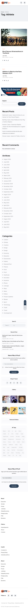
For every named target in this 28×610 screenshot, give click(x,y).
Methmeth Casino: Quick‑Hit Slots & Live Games (12, 336)
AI (12, 431)
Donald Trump (5, 436)
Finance (6, 267)
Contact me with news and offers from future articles (15, 368)
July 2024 (6, 197)
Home (2, 12)
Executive (3, 501)
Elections (3, 518)
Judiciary (3, 508)
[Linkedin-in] (15, 595)
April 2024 (6, 205)
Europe (4, 442)
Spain (4, 452)
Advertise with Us (5, 555)
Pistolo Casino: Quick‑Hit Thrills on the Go (13, 136)
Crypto (22, 433)
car (8, 433)
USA (20, 455)
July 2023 (6, 221)
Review (6, 299)
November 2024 (8, 186)
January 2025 (7, 181)
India (21, 444)
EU (23, 439)
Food (5, 269)
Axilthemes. (17, 606)
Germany (5, 444)
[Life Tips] (6, 2)
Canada (4, 433)
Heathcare (6, 275)
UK (13, 455)
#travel (4, 431)
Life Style (20, 447)
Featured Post (8, 264)
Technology (7, 305)
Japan (8, 447)
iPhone (5, 283)
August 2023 (7, 219)
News (5, 291)
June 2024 (7, 200)
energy (23, 436)
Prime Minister (20, 450)
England (4, 439)
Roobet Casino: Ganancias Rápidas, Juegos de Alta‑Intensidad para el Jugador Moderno (13, 126)
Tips (23, 452)
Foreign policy (4, 513)
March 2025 (7, 175)
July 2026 (6, 162)
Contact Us (4, 550)
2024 (9, 431)
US (16, 455)
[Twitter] (12, 595)
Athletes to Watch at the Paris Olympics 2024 (12, 72)
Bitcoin (20, 431)
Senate (3, 504)
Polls (2, 516)
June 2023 (7, 224)
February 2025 (8, 178)
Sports (12, 452)
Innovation (6, 277)
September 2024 (8, 192)
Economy (6, 253)
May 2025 (6, 173)
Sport (5, 302)
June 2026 (7, 164)
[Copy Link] (8, 60)
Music (5, 288)
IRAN (4, 447)
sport (8, 452)
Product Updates (8, 296)
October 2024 (8, 189)
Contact (3, 532)
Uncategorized (8, 313)
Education (6, 256)
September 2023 (8, 216)
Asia (15, 431)
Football (18, 442)
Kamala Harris (14, 447)
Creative (6, 245)
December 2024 (8, 183)
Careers (6, 239)
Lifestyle (6, 286)
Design (5, 248)
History (16, 444)
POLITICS (13, 450)
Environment (7, 258)
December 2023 (8, 211)
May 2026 (6, 167)
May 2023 (6, 227)
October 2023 (8, 213)
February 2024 (8, 208)
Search (4, 101)
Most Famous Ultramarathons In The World (12, 52)
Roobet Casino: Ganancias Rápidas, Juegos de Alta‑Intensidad (13, 346)
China (12, 433)
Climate (6, 242)
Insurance (6, 280)
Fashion (6, 261)
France (23, 442)
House (2, 506)
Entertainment (11, 439)
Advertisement (4, 527)
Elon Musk (18, 436)
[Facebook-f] (8, 595)
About (2, 529)
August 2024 (7, 194)
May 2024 (6, 202)
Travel (5, 307)
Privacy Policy (4, 552)
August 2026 (7, 159)
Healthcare (11, 444)
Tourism (4, 455)
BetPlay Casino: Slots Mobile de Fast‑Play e (13, 341)
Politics (6, 294)
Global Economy (5, 511)
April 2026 (6, 170)
